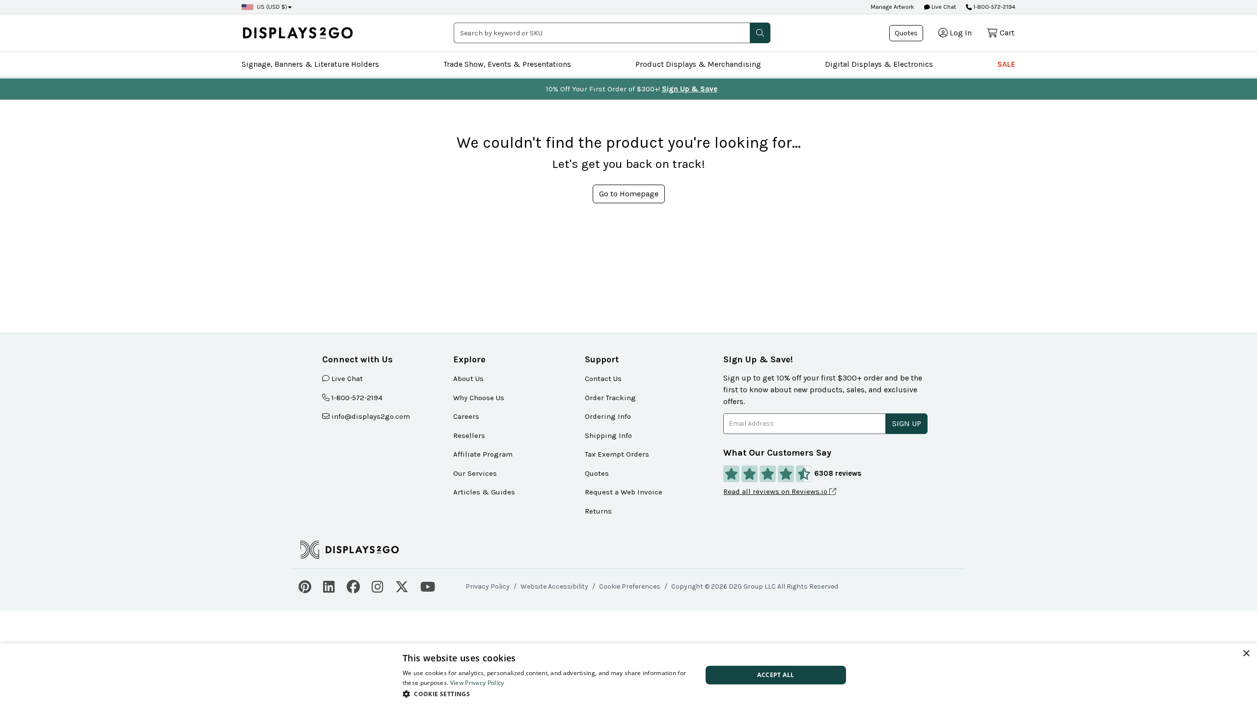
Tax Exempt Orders (617, 454)
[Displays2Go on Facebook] (353, 585)
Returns (598, 511)
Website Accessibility (554, 586)
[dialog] (628, 675)
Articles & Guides (484, 492)
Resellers (469, 435)
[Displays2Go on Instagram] (377, 585)
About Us (468, 378)
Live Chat (943, 6)
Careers (466, 416)
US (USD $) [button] (272, 6)
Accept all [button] (775, 675)
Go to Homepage (628, 193)
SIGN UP (906, 423)
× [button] (1246, 653)
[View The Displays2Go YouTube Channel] (427, 585)
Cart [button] (1007, 32)
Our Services (475, 473)
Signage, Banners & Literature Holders (310, 64)
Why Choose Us (478, 397)
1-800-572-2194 (994, 6)
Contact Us (603, 378)
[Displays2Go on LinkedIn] (329, 585)
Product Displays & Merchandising (698, 64)
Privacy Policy (487, 586)
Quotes (906, 33)
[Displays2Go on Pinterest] (305, 585)
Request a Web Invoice (623, 492)
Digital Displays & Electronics (879, 64)
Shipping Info (608, 435)
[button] (760, 33)
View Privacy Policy (477, 683)
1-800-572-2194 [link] (357, 397)
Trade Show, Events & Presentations (507, 64)
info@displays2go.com (370, 416)
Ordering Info (608, 416)
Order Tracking (610, 397)
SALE (1006, 64)
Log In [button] (961, 32)
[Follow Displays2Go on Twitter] (401, 585)
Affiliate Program (483, 454)
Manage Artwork (892, 6)
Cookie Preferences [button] (629, 586)
